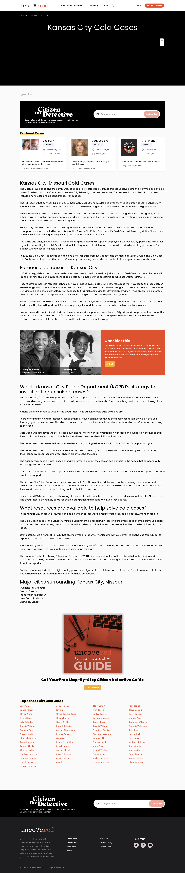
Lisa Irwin (24, 705)
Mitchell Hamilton (64, 742)
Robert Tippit (99, 722)
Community (92, 5)
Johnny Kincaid (63, 750)
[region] (92, 67)
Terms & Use (105, 846)
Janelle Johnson (100, 762)
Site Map (104, 838)
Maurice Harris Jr (137, 750)
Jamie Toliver (26, 710)
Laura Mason (135, 738)
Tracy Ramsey (27, 742)
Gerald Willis (62, 762)
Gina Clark (61, 738)
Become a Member (154, 5)
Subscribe (151, 114)
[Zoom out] (162, 44)
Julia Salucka (26, 722)
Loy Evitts (60, 710)
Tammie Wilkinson (138, 726)
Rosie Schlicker (63, 754)
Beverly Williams (100, 726)
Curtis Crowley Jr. (28, 754)
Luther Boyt (134, 734)
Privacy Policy (106, 842)
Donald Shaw (26, 762)
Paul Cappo (134, 705)
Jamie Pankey (136, 746)
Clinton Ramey (136, 762)
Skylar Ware (26, 714)
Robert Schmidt (64, 726)
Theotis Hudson (27, 750)
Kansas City (45, 15)
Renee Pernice (136, 758)
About (105, 5)
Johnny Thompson (65, 730)
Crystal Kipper (63, 758)
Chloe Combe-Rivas (66, 714)
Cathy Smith (62, 722)
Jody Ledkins (62, 705)
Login (139, 5)
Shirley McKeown (100, 758)
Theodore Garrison (101, 730)
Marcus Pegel (135, 718)
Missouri (34, 15)
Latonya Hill (98, 738)
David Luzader (27, 734)
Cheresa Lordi (99, 742)
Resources (71, 846)
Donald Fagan (135, 754)
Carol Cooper (135, 714)
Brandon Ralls (26, 730)
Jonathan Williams (138, 722)
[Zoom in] (162, 40)
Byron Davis (26, 718)
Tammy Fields (27, 746)
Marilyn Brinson (63, 734)
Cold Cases (66, 5)
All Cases (23, 15)
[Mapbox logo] (26, 94)
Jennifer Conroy (28, 758)
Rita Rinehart (98, 705)
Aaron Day (97, 746)
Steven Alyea (135, 710)
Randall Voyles (99, 750)
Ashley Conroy (99, 714)
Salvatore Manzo (100, 718)
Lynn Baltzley (98, 710)
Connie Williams (27, 726)
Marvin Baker (62, 746)
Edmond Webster (28, 766)
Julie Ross (133, 730)
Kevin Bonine (98, 754)
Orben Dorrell (63, 718)
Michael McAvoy (137, 742)
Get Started (92, 687)
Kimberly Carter (28, 738)
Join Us (109, 364)
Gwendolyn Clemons (102, 734)
